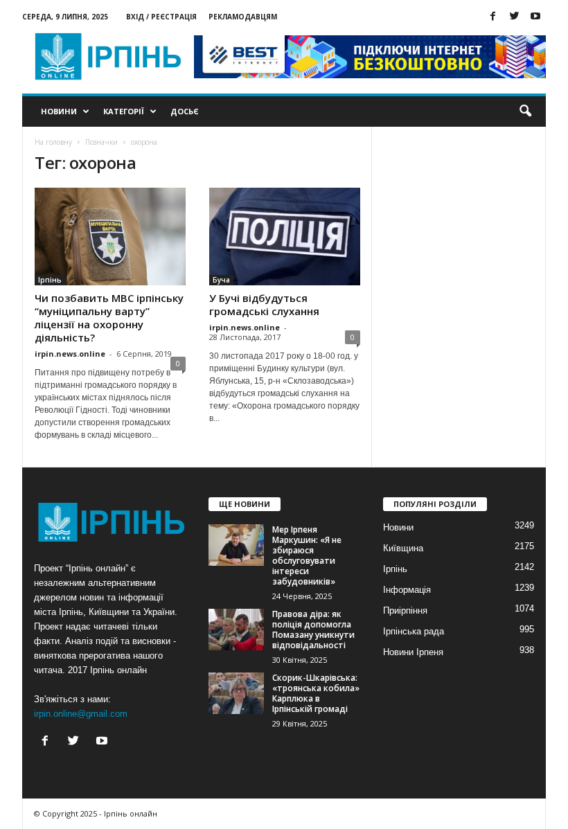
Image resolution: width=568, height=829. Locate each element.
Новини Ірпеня (413, 652)
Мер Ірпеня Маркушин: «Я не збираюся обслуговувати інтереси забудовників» (306, 555)
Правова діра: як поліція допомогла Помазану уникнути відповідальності (313, 629)
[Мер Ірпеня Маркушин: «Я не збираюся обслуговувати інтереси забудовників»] (236, 545)
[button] (525, 111)
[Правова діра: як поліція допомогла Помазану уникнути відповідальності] (236, 629)
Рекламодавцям (242, 16)
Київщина (403, 548)
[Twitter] (514, 17)
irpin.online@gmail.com (80, 713)
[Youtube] (535, 17)
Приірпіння (405, 610)
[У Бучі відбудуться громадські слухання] (284, 236)
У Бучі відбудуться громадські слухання (264, 304)
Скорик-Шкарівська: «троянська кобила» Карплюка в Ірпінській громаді (316, 693)
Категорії (123, 111)
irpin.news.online (70, 353)
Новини (59, 111)
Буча (221, 280)
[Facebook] (492, 17)
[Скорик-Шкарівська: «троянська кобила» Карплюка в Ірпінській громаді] (236, 693)
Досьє (184, 111)
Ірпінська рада (413, 631)
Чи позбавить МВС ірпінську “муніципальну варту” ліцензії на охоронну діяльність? (109, 317)
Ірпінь (50, 280)
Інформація (407, 590)
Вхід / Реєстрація (161, 16)
